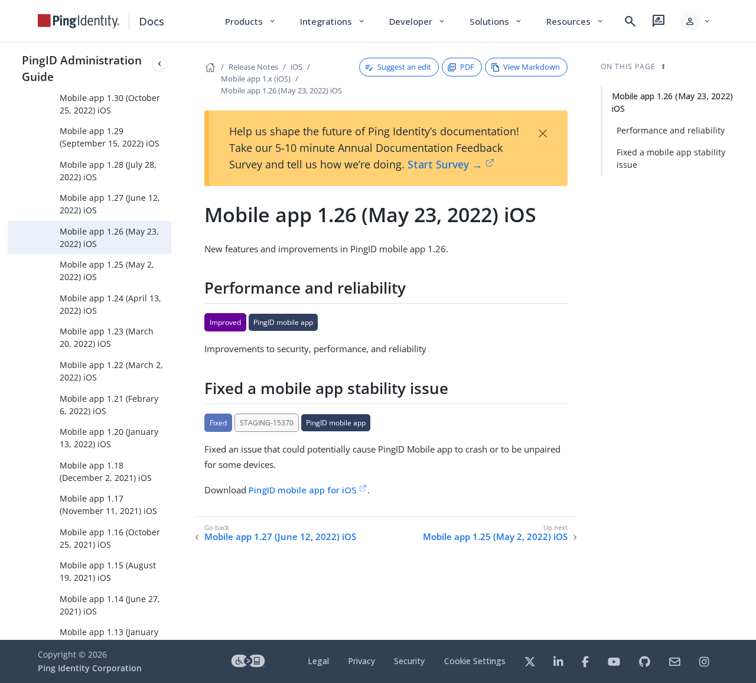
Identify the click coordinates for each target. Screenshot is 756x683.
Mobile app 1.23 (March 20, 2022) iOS (107, 337)
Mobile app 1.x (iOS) (256, 78)
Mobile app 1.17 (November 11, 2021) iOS (108, 504)
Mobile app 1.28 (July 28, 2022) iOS (108, 171)
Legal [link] (318, 660)
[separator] (171, 341)
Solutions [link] (496, 21)
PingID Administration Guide (82, 68)
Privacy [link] (361, 660)
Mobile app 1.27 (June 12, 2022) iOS (110, 204)
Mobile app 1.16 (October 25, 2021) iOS (110, 538)
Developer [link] (417, 21)
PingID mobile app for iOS (303, 490)
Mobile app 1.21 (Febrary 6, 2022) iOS (109, 405)
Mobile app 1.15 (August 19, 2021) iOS (108, 571)
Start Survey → (445, 164)
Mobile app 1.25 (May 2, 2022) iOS (107, 270)
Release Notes (253, 66)
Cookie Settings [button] (475, 660)
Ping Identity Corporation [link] (90, 668)
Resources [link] (575, 21)
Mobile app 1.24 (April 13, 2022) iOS (110, 304)
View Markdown (531, 66)
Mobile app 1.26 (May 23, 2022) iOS (109, 237)
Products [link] (250, 21)
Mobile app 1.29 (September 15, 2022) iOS (109, 137)
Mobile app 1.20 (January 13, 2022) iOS (109, 438)
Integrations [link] (333, 21)
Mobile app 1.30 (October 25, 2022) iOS (110, 104)
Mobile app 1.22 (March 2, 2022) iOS (111, 371)
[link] (78, 21)
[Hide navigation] (159, 64)
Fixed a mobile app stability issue (671, 158)
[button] (695, 21)
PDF (467, 66)
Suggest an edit (404, 66)
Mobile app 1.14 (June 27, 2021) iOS (110, 605)
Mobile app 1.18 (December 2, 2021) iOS (106, 471)
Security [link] (409, 660)
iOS (296, 66)
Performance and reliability (671, 130)
